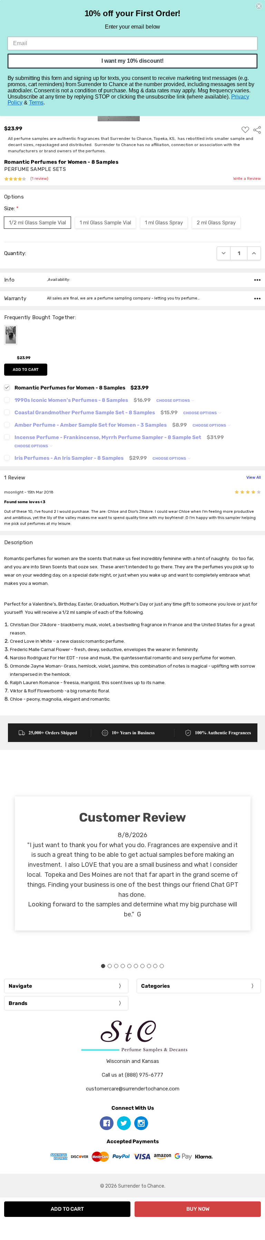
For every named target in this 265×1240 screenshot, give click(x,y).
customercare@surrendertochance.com (132, 1089)
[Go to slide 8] (149, 966)
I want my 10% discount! (132, 61)
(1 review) (39, 179)
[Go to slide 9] (155, 966)
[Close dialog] (258, 6)
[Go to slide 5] (129, 966)
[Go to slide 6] (136, 966)
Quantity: (15, 253)
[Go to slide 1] (103, 966)
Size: (11, 208)
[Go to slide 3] (116, 966)
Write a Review (247, 179)
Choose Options (173, 400)
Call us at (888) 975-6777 (132, 1075)
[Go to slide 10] (162, 966)
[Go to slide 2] (110, 966)
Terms (36, 102)
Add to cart (26, 369)
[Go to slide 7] (142, 966)
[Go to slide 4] (123, 966)
